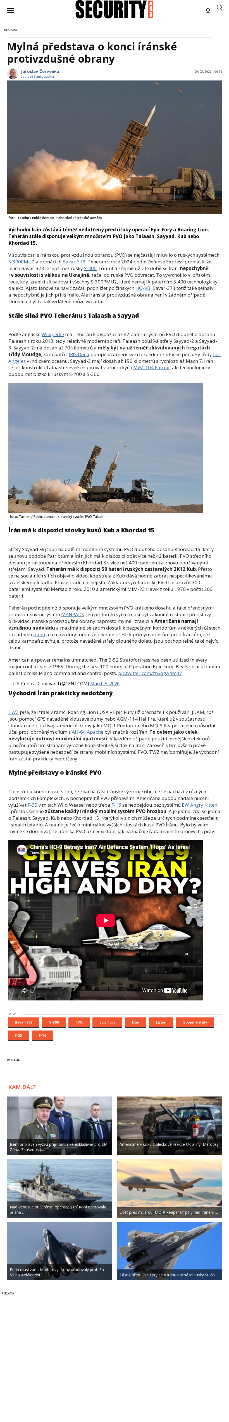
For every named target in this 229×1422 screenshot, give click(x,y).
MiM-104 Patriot (151, 367)
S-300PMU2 (21, 261)
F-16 (116, 805)
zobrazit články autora (37, 76)
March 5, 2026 (105, 684)
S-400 (90, 268)
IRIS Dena (79, 354)
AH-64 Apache (87, 732)
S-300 (54, 1022)
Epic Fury (107, 1022)
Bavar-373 (74, 261)
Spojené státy (195, 1022)
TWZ (13, 712)
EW (185, 805)
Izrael (161, 1022)
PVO (79, 1022)
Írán (135, 1022)
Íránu (39, 634)
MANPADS (72, 614)
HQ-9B (142, 288)
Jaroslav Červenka (40, 71)
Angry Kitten (203, 805)
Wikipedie (53, 334)
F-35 (32, 805)
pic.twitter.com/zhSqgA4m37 (150, 673)
